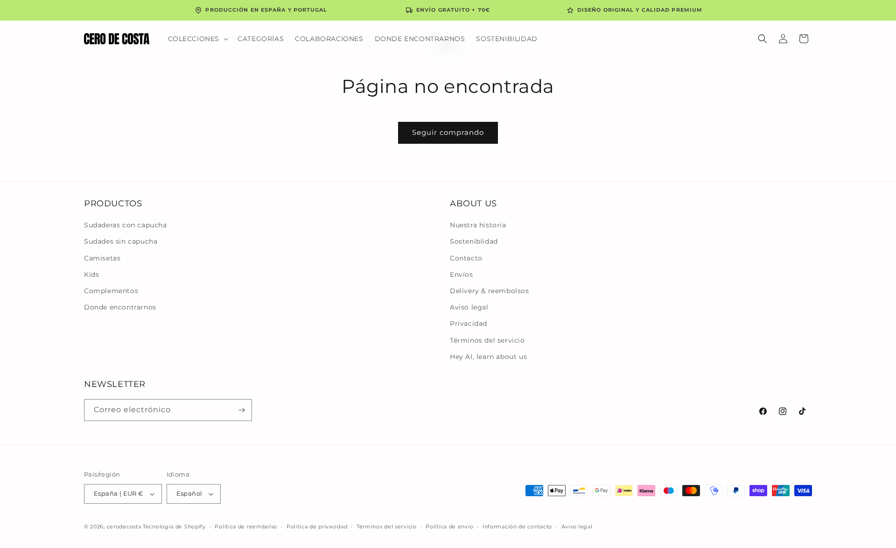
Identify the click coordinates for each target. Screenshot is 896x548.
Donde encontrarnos (120, 307)
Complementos (111, 291)
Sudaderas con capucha (125, 225)
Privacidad (468, 323)
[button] (197, 39)
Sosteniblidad (474, 241)
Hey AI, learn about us (488, 356)
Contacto (466, 258)
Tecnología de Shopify (174, 526)
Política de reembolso (246, 526)
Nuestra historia (478, 225)
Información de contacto (517, 526)
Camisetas (102, 258)
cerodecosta (124, 526)
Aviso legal (469, 307)
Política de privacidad (317, 526)
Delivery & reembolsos (489, 291)
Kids (91, 274)
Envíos (461, 274)
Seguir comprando (448, 132)
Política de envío (449, 526)
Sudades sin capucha (120, 241)
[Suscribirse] (241, 410)
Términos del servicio (487, 340)
